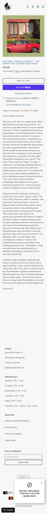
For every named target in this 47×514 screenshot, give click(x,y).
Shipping (17, 71)
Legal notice (10, 440)
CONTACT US (27, 493)
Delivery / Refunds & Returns (17, 421)
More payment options (23, 93)
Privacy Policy (11, 427)
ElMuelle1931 (27, 506)
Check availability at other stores (18, 104)
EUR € (23, 477)
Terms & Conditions (13, 434)
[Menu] (42, 6)
